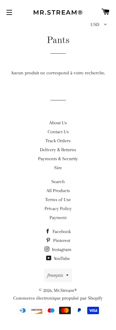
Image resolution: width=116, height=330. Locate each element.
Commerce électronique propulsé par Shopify (58, 298)
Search (58, 181)
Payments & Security (58, 158)
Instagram (61, 249)
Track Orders (58, 140)
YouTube (61, 258)
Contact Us (58, 131)
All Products (58, 190)
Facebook (61, 231)
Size (58, 167)
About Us (58, 122)
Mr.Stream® (58, 12)
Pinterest (61, 240)
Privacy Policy (58, 208)
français (55, 275)
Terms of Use (58, 199)
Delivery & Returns (58, 149)
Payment (58, 217)
